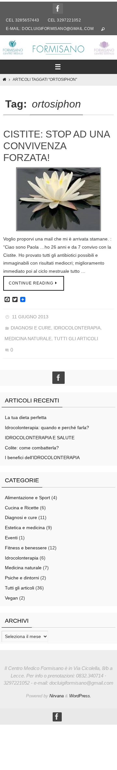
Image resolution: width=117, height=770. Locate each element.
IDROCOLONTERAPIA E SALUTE (39, 429)
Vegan (11, 590)
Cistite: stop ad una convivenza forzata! (56, 146)
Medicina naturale (28, 334)
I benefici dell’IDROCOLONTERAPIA (42, 450)
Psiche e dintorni (22, 570)
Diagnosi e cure (31, 325)
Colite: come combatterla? (32, 440)
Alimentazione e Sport (27, 489)
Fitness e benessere (26, 540)
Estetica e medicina (25, 520)
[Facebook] (58, 8)
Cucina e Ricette (22, 499)
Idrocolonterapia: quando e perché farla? (47, 420)
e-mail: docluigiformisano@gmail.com (50, 28)
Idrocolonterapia (77, 325)
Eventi (11, 530)
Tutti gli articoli (76, 334)
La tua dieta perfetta (25, 410)
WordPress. (80, 688)
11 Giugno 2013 (30, 316)
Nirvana (56, 688)
